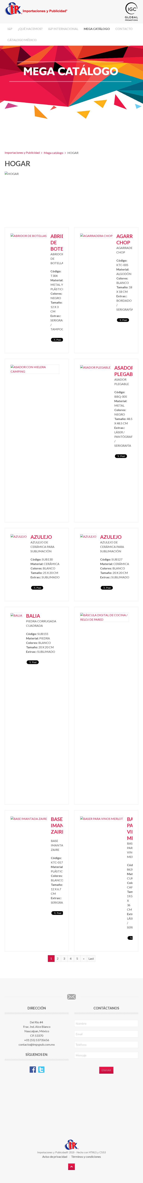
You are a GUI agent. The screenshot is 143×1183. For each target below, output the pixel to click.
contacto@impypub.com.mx (37, 1044)
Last (91, 958)
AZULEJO (41, 537)
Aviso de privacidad (54, 1156)
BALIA (33, 616)
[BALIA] (16, 615)
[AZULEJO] (19, 536)
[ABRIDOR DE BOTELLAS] (29, 235)
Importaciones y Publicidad (22, 152)
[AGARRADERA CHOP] (96, 235)
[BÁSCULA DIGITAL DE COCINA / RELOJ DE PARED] (104, 617)
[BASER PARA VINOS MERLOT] (101, 818)
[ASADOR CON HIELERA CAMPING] (35, 369)
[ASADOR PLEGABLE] (95, 367)
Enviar (106, 1070)
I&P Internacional (63, 28)
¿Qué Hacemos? (30, 28)
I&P (9, 28)
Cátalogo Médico (21, 40)
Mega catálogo (97, 28)
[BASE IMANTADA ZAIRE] (29, 818)
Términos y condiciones (86, 1156)
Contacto (124, 28)
